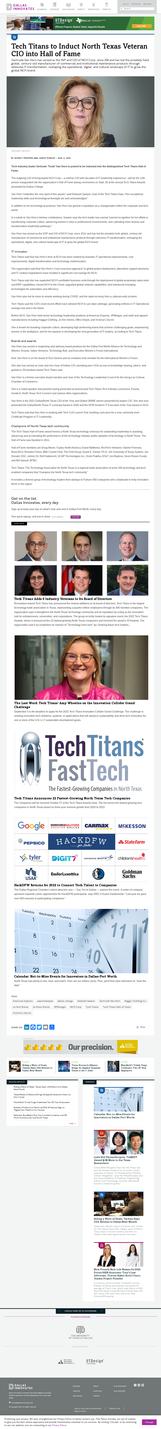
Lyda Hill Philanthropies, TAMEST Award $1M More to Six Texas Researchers (115, 1160)
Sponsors (136, 4)
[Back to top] (149, 1409)
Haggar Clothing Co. (136, 1001)
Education (68, 9)
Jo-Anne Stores (41, 1007)
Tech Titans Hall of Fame (117, 1007)
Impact (81, 9)
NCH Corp (75, 1007)
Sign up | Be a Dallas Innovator (88, 1409)
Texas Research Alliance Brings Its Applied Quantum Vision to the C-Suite (86, 1068)
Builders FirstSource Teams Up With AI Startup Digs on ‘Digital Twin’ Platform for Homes (39, 1108)
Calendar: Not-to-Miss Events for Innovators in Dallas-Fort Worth (65, 976)
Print (142, 1027)
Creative (54, 9)
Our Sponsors (120, 1386)
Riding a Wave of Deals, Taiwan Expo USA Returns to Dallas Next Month (37, 1068)
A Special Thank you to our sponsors (80, 1311)
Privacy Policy (80, 1411)
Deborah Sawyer (86, 1001)
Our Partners (119, 1391)
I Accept (149, 1422)
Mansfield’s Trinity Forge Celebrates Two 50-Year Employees (134, 1068)
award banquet (45, 1001)
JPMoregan (60, 1007)
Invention (93, 9)
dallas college (65, 1001)
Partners (147, 4)
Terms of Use (114, 1409)
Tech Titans (92, 1007)
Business (42, 9)
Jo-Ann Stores (20, 1007)
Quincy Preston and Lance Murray (34, 158)
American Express (23, 1001)
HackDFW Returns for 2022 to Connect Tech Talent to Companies (65, 885)
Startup (106, 9)
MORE (71, 1124)
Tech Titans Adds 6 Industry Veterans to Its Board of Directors (63, 599)
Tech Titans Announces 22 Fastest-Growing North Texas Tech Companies (72, 798)
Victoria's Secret (22, 1013)
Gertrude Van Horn (110, 1001)
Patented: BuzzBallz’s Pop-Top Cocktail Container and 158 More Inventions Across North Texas (40, 1116)
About (126, 4)
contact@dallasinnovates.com (22, 1403)
